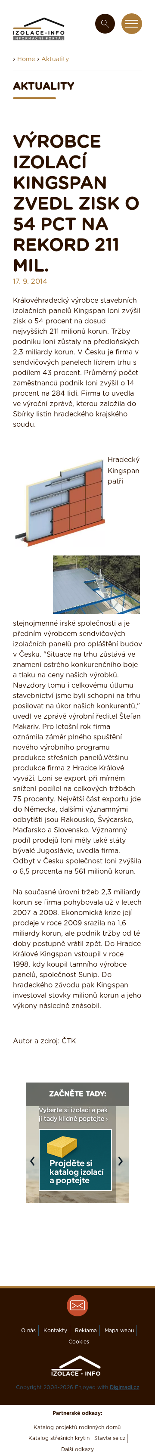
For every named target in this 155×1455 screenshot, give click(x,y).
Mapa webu (119, 1330)
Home (26, 59)
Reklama (86, 1330)
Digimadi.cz (125, 1387)
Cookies (78, 1341)
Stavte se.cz (110, 1438)
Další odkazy (77, 1449)
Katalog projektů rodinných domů (77, 1427)
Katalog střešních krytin (59, 1438)
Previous (34, 1165)
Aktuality (55, 59)
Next (123, 1165)
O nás (28, 1330)
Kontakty (55, 1330)
